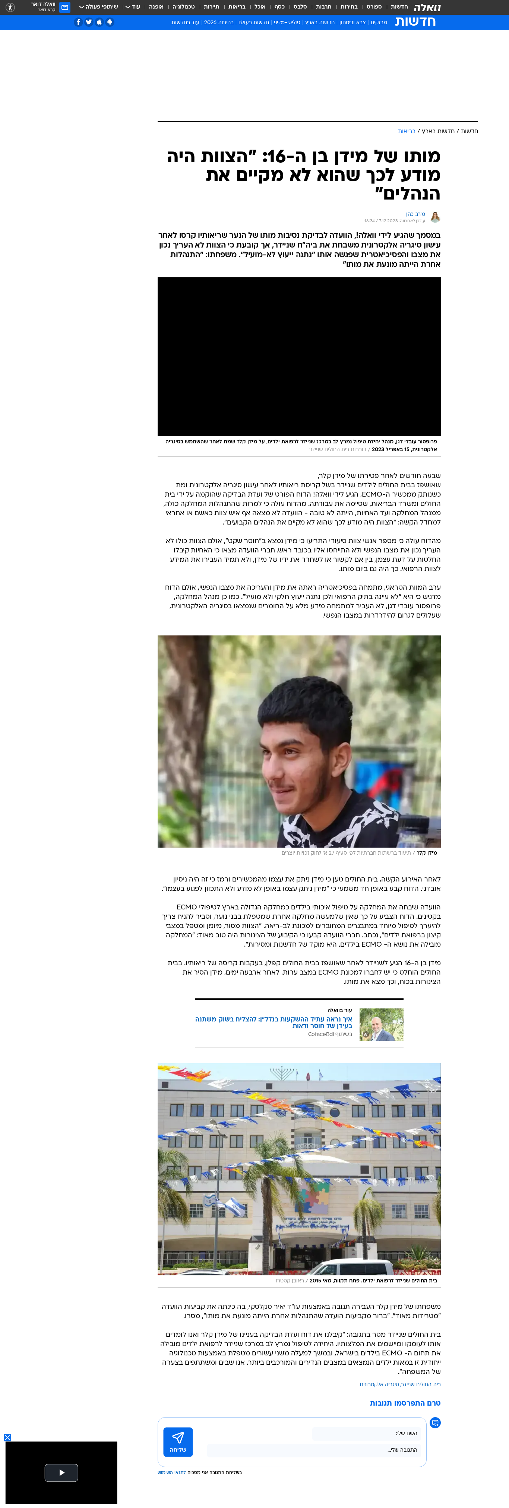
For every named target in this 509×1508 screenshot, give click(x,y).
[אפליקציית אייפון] (99, 22)
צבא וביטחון (352, 22)
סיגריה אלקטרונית (379, 1385)
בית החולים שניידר (421, 1385)
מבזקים (379, 22)
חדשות (399, 7)
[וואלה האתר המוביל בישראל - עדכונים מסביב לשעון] (427, 7)
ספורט (374, 7)
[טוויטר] (89, 22)
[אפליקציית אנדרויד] (109, 22)
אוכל (260, 7)
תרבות (324, 7)
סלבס (300, 7)
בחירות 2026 (219, 22)
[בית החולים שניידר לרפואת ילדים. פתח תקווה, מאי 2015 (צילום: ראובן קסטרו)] (299, 1175)
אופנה (156, 7)
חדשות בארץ (320, 22)
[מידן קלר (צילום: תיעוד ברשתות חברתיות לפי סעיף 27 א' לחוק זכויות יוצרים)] (299, 747)
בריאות (237, 7)
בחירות (349, 7)
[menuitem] (395, 7)
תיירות (211, 7)
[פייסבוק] (78, 22)
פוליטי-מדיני (287, 22)
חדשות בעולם (253, 22)
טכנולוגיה (184, 7)
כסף (280, 7)
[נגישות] (10, 7)
